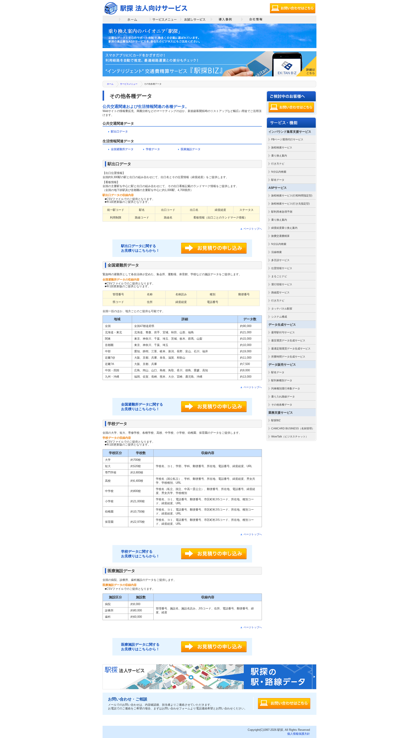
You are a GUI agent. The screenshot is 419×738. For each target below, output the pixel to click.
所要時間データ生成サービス (288, 356)
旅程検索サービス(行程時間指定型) (291, 195)
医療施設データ (191, 149)
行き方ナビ (277, 163)
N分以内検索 (278, 171)
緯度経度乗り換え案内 (284, 227)
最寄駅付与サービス (283, 332)
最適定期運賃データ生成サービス (291, 348)
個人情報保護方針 (298, 733)
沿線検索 (276, 252)
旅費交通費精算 (280, 235)
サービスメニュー (128, 84)
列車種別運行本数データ (285, 388)
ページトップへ (253, 228)
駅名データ (277, 179)
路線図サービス (280, 292)
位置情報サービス (281, 268)
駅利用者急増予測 (281, 211)
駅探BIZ (275, 420)
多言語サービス (280, 260)
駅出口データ (119, 131)
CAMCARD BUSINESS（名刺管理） (292, 428)
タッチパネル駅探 (281, 308)
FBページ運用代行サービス (287, 139)
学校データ (153, 149)
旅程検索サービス (281, 147)
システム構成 (279, 316)
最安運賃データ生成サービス (288, 340)
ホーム (110, 84)
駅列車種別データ (281, 380)
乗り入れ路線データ (283, 396)
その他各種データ (281, 404)
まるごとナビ (279, 276)
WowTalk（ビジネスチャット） (289, 436)
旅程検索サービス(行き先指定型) (290, 203)
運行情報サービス (281, 284)
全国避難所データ (122, 149)
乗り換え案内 (279, 155)
